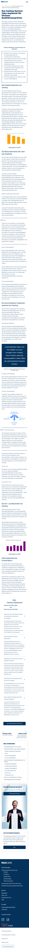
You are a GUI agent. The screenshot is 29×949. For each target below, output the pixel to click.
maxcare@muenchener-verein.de (8, 908)
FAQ (2, 900)
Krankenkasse (9, 683)
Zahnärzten (9, 332)
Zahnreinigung (8, 881)
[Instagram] (3, 920)
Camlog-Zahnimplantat (10, 764)
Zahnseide (7, 714)
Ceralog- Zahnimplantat (11, 768)
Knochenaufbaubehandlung (9, 276)
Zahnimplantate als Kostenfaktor (12, 779)
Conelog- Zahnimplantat (11, 766)
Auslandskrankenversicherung (11, 883)
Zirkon (25, 213)
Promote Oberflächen (10, 758)
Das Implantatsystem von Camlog (12, 746)
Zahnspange (7, 878)
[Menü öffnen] (27, 2)
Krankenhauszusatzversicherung (12, 885)
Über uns (4, 895)
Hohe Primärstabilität (10, 755)
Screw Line (7, 772)
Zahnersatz (21, 21)
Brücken (19, 230)
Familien (6, 874)
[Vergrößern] (24, 133)
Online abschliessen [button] (14, 793)
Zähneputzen (21, 709)
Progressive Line (9, 775)
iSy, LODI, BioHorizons (10, 770)
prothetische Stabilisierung (19, 436)
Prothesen (7, 691)
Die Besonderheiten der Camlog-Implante (14, 749)
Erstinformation (6, 914)
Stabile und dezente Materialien (13, 751)
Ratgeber (4, 893)
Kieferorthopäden (14, 580)
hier (14, 847)
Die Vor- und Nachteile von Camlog (13, 777)
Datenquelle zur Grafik (14, 147)
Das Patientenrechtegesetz (7, 734)
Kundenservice (6, 897)
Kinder (6, 872)
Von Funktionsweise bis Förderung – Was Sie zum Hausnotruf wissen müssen (21, 735)
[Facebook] (8, 920)
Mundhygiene (14, 650)
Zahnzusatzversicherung (9, 870)
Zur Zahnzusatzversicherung (14, 723)
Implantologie (19, 109)
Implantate (11, 114)
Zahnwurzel (7, 626)
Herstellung (5, 239)
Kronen (12, 209)
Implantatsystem (6, 32)
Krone (16, 628)
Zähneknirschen (8, 654)
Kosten (4, 582)
